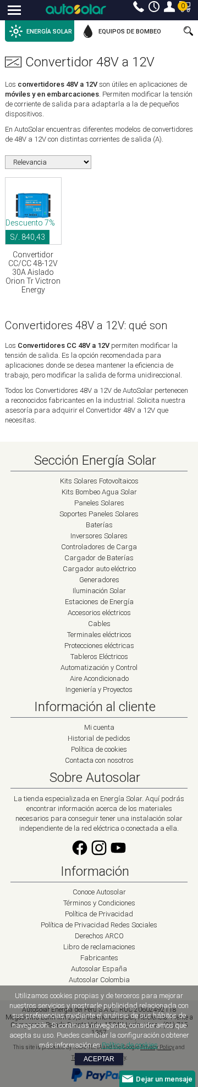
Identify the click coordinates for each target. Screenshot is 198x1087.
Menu (14, 10)
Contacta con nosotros (99, 760)
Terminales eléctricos (99, 634)
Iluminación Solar (99, 591)
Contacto (138, 6)
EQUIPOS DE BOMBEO (129, 31)
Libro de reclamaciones (99, 947)
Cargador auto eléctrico (99, 569)
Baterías (99, 525)
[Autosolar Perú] (76, 9)
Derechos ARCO (99, 936)
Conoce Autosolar (99, 892)
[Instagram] (99, 854)
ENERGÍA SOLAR (49, 31)
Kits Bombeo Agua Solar (99, 492)
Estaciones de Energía (99, 602)
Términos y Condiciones (99, 903)
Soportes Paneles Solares (99, 514)
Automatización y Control (99, 667)
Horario (154, 6)
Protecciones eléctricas (99, 645)
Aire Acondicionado (99, 678)
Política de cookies (99, 749)
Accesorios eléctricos (99, 613)
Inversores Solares (99, 536)
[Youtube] (118, 854)
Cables (99, 623)
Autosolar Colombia (99, 980)
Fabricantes (99, 958)
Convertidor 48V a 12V (90, 62)
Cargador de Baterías (99, 558)
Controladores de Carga (99, 547)
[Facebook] (80, 854)
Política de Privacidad (99, 914)
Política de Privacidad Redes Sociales (99, 925)
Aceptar (99, 1059)
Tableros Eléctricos (99, 656)
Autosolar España (99, 969)
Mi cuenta (169, 6)
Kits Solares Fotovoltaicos (99, 481)
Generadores (99, 580)
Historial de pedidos (99, 738)
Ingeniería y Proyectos (99, 689)
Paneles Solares (99, 503)
